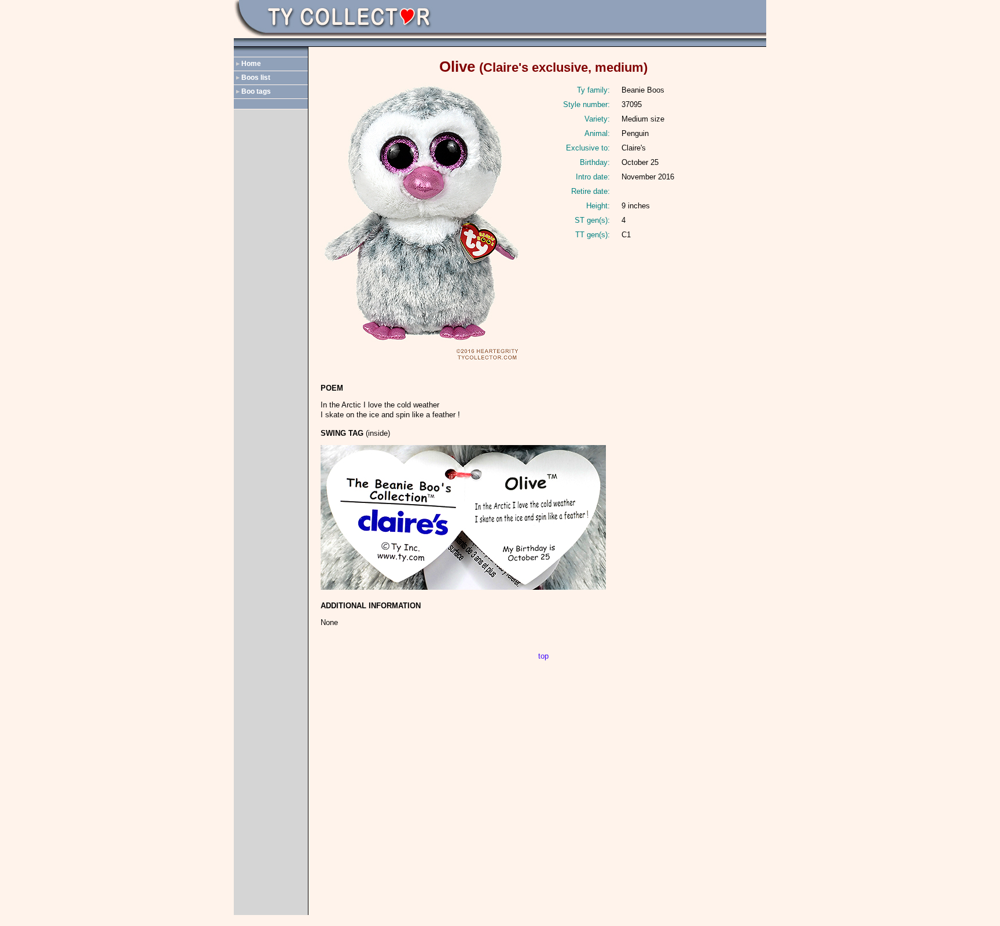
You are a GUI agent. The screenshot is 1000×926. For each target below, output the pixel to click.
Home (251, 64)
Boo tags (256, 91)
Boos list (255, 78)
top (543, 656)
